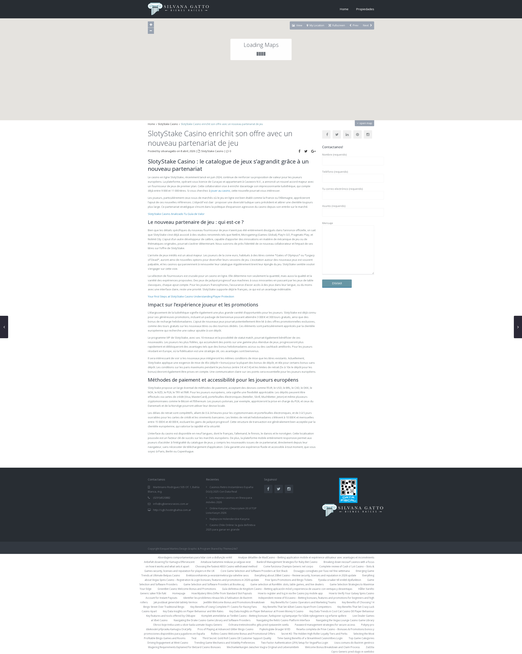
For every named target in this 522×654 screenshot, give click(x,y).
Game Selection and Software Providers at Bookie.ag (214, 584)
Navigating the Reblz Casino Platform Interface (283, 620)
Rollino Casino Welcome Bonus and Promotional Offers (243, 633)
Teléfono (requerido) (335, 171)
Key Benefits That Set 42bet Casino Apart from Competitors (297, 607)
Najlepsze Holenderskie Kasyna (229, 519)
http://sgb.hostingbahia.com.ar (172, 510)
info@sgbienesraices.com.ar (170, 504)
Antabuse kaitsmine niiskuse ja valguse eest (226, 562)
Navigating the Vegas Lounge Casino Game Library (345, 620)
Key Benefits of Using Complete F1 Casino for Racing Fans (223, 607)
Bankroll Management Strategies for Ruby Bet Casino (287, 562)
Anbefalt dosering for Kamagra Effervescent (169, 562)
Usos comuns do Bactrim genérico (354, 642)
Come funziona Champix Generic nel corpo (288, 566)
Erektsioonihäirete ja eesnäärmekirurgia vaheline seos (217, 575)
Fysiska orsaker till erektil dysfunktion (339, 580)
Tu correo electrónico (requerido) (342, 189)
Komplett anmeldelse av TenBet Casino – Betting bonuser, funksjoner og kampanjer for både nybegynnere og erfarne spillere (273, 616)
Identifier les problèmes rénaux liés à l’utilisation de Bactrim (217, 598)
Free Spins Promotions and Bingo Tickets (288, 580)
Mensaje (327, 223)
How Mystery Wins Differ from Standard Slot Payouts (221, 593)
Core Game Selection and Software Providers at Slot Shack (254, 571)
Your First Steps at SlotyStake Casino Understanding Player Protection (191, 296)
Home (344, 9)
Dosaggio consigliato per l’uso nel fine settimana (322, 571)
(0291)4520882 (161, 497)
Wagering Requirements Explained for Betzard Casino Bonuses (184, 647)
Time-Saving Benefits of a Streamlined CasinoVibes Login (310, 638)
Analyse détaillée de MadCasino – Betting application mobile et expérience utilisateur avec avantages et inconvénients (306, 557)
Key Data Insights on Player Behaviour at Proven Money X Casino (266, 611)
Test (193, 638)
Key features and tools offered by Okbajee (170, 616)
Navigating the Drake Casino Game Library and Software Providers (212, 620)
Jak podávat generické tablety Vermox (175, 602)
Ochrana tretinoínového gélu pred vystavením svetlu (258, 624)
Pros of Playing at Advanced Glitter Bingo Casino (225, 629)
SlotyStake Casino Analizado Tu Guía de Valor (176, 214)
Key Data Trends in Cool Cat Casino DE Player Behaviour (342, 611)
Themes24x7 (230, 548)
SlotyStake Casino (168, 124)
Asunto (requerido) (333, 206)
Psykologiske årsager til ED (275, 629)
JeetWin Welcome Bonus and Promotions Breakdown (234, 602)
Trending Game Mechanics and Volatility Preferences (224, 642)
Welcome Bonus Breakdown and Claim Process (332, 647)
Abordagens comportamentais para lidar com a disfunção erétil (195, 557)
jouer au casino (220, 190)
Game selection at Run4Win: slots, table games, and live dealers (287, 584)
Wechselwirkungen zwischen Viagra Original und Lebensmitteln (263, 647)
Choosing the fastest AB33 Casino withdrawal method (226, 566)
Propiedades (365, 9)
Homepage (178, 593)
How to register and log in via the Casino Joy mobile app (290, 593)
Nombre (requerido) (334, 154)
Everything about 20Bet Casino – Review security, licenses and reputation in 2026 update (305, 575)
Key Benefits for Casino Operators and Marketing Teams (303, 602)
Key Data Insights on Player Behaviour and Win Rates (193, 611)
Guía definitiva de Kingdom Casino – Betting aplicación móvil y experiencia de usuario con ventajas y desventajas (287, 589)
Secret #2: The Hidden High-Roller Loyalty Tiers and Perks (314, 633)
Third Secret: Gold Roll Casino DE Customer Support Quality (236, 638)
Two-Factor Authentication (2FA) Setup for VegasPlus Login (294, 642)
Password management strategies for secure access (325, 624)
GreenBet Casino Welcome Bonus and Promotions (187, 589)
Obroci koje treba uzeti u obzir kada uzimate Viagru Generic (187, 624)
